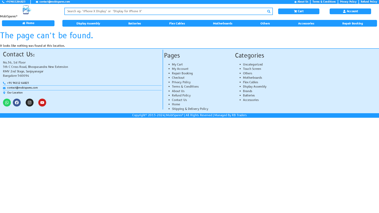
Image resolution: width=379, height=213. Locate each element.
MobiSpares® (8, 16)
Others (265, 23)
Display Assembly (88, 23)
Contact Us (179, 100)
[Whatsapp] (7, 102)
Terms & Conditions (185, 87)
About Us (178, 91)
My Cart (177, 65)
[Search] (268, 11)
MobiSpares (174, 115)
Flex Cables (177, 23)
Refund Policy (181, 95)
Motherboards (222, 23)
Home (176, 104)
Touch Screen (252, 69)
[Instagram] (30, 102)
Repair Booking (352, 23)
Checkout (178, 78)
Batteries (134, 23)
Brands (247, 91)
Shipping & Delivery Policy (190, 109)
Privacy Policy (181, 82)
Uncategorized (253, 65)
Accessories (306, 23)
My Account (180, 69)
